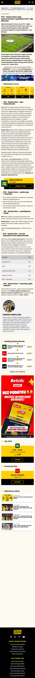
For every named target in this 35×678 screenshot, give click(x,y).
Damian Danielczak (12, 315)
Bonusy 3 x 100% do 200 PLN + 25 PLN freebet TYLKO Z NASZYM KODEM (16, 347)
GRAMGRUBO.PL (5, 8)
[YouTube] (24, 637)
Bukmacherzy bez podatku (17, 651)
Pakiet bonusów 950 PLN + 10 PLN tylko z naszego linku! (15, 366)
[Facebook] (10, 637)
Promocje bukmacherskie (17, 644)
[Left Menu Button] (2, 2)
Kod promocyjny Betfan (17, 664)
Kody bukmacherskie (17, 661)
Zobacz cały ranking (17, 372)
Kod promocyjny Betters (17, 675)
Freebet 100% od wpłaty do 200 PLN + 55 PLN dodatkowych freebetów (16, 360)
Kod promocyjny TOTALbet (17, 673)
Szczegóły (17, 482)
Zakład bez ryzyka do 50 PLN (15, 353)
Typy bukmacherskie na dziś (17, 8)
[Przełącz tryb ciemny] (32, 2)
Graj (8, 96)
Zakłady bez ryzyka (17, 646)
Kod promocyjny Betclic (17, 666)
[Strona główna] (18, 2)
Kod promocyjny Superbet (17, 668)
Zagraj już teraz (20, 186)
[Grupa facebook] (19, 637)
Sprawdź (29, 347)
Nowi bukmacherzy (17, 654)
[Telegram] (15, 637)
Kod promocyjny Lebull (17, 671)
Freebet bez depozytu (17, 649)
